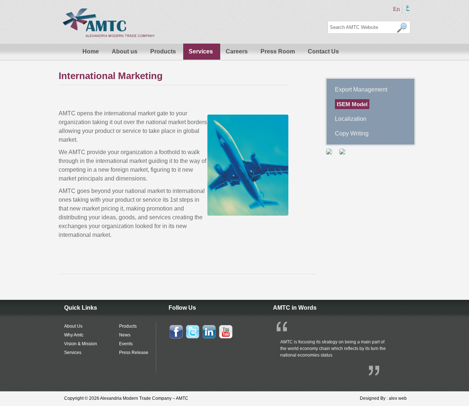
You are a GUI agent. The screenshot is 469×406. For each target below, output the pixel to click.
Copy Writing (352, 133)
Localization (350, 119)
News (124, 335)
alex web (398, 398)
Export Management (361, 89)
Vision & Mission (80, 343)
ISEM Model (352, 104)
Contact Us (323, 51)
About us (124, 51)
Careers (237, 51)
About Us (73, 326)
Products (163, 51)
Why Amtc (74, 335)
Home (90, 51)
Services (201, 51)
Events (126, 343)
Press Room (278, 51)
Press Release (133, 352)
